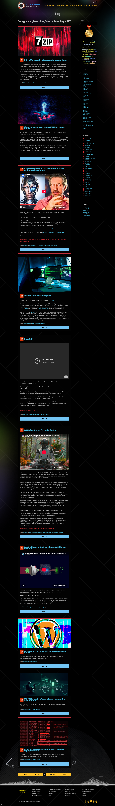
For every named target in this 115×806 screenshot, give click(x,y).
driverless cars (86, 127)
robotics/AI (51, 245)
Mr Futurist (85, 210)
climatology (85, 111)
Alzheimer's (89, 41)
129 (51, 774)
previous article (24, 308)
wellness (92, 63)
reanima (87, 58)
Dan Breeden (25, 245)
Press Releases (94, 5)
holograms (43, 607)
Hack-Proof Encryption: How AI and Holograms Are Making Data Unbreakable (45, 548)
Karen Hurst (87, 156)
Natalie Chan (88, 179)
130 (54, 774)
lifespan (84, 56)
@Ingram (35, 387)
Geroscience (86, 207)
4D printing (85, 74)
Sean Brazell (88, 181)
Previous (25, 774)
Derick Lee (87, 172)
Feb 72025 (22, 60)
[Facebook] (86, 801)
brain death (84, 47)
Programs (58, 5)
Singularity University (88, 81)
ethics (44, 532)
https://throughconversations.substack (53, 232)
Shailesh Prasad (89, 149)
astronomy (85, 92)
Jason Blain (87, 190)
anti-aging (93, 41)
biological (85, 100)
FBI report (33, 312)
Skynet (84, 82)
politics (85, 58)
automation (85, 95)
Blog (50, 5)
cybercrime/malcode (36, 83)
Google (83, 51)
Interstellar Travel (94, 53)
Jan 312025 (22, 548)
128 (48, 774)
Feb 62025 (22, 169)
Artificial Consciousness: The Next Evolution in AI (40, 430)
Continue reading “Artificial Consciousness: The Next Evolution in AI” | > (37, 529)
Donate (71, 5)
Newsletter (80, 5)
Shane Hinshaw (88, 175)
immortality (88, 53)
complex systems (87, 113)
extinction (89, 49)
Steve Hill (87, 182)
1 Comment (56, 245)
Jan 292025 (21, 700)
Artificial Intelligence (87, 42)
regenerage (92, 58)
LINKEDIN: (67, 789)
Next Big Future (86, 212)
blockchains (86, 107)
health (86, 51)
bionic (84, 102)
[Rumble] (96, 801)
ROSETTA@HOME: (35, 795)
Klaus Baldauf (88, 166)
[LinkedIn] (91, 801)
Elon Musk (85, 80)
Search (95, 23)
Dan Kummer (88, 161)
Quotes (85, 5)
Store (89, 5)
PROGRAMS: (84, 793)
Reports (62, 5)
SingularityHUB (86, 215)
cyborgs (85, 122)
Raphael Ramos (88, 177)
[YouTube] (94, 801)
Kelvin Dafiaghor (89, 154)
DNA (84, 77)
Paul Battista (88, 151)
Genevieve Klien (26, 607)
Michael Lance (88, 188)
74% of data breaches (43, 308)
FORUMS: (66, 795)
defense (85, 124)
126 (41, 774)
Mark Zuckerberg (87, 84)
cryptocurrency (91, 47)
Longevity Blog (86, 208)
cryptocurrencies (87, 120)
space (84, 61)
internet (46, 83)
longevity (88, 56)
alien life (85, 87)
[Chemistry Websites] (89, 31)
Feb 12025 (21, 430)
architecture (85, 89)
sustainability (46, 414)
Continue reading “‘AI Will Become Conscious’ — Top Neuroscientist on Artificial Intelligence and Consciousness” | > (43, 241)
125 (38, 774)
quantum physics (55, 532)
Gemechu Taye (88, 153)
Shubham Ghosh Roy (27, 323)
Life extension (92, 55)
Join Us (75, 5)
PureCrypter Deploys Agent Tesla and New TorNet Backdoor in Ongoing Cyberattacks (44, 750)
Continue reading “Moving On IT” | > (28, 411)
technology (93, 61)
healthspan (91, 51)
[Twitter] (88, 801)
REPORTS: (50, 793)
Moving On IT (28, 339)
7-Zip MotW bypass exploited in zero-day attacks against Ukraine (45, 60)
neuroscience (46, 245)
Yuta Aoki (87, 170)
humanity (96, 51)
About (46, 5)
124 (35, 774)
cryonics (85, 118)
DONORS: (66, 791)
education (41, 245)
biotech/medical (35, 323)
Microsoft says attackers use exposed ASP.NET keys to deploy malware (44, 128)
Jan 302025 (21, 652)
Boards (53, 5)
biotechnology (86, 46)
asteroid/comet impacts (88, 91)
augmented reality (87, 93)
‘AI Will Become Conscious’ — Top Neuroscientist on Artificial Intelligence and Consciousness (44, 169)
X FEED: (33, 791)
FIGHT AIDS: (34, 793)
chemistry (85, 110)
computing (85, 114)
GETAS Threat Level (22, 792)
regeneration (85, 60)
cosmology (85, 115)
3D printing (85, 73)
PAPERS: (50, 795)
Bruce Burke (25, 414)
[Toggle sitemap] (93, 2)
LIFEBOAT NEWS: (51, 789)
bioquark (87, 44)
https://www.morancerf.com (47, 229)
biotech (92, 44)
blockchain (94, 46)
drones (84, 128)
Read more (44, 87)
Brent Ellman (88, 184)
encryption (39, 607)
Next (64, 774)
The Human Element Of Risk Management (37, 296)
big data (85, 98)
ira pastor (85, 54)
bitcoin (90, 46)
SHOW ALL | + (85, 197)
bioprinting (85, 103)
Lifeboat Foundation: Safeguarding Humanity (29, 5)
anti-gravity (85, 88)
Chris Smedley (88, 195)
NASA (92, 56)
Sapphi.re (38, 801)
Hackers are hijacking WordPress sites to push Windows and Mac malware (45, 652)
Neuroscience (95, 56)
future (92, 49)
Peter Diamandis (87, 75)
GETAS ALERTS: (84, 789)
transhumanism (87, 63)
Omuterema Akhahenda (87, 164)
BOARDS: (83, 791)
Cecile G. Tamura (89, 168)
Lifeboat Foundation (26, 801)
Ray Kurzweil (86, 78)
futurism (95, 49)
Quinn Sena (87, 145)
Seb (86, 186)
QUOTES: (83, 795)
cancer (87, 47)
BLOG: (49, 791)
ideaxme (83, 53)
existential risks (85, 49)
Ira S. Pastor (88, 193)
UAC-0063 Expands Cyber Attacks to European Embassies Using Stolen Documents (44, 700)
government (42, 83)
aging (83, 41)
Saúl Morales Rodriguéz (27, 83)
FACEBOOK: (33, 789)
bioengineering (86, 99)
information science (48, 532)
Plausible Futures (87, 214)
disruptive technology (88, 125)
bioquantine (92, 42)
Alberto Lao (87, 173)
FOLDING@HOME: (68, 793)
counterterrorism (87, 117)
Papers (67, 5)
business (30, 245)
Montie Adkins (88, 191)
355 (59, 774)
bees (84, 96)
